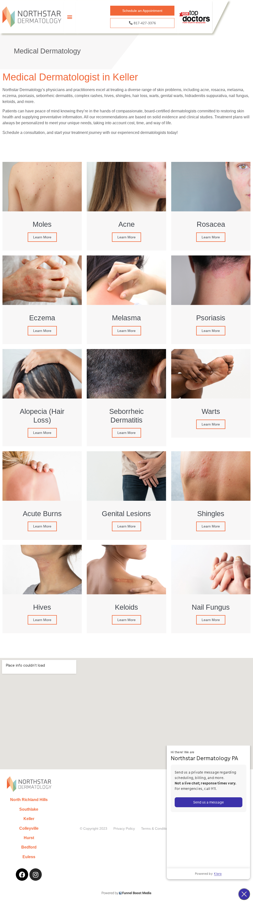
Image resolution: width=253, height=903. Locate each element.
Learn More (42, 237)
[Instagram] (35, 874)
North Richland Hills (29, 800)
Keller (28, 819)
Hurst (29, 838)
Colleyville (29, 828)
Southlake (28, 809)
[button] (70, 17)
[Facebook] (22, 874)
